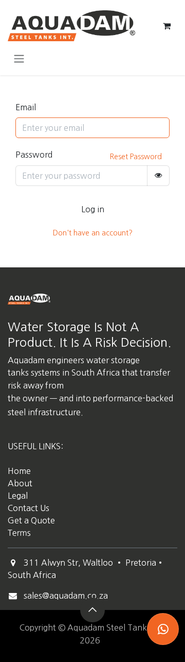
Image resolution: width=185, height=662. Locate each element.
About (20, 483)
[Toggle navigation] (19, 58)
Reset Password (135, 156)
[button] (92, 610)
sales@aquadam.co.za (66, 595)
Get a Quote (32, 520)
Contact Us (28, 508)
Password (33, 154)
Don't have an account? (93, 232)
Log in (92, 209)
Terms (19, 533)
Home (19, 471)
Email (25, 107)
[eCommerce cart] (166, 26)
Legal (18, 495)
